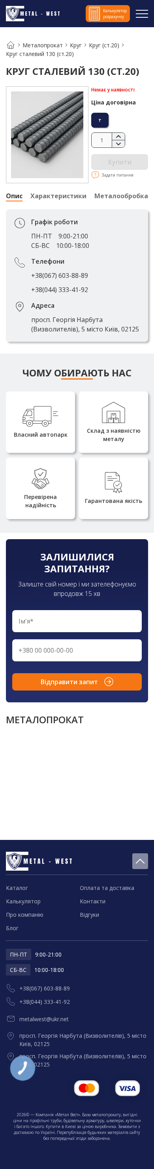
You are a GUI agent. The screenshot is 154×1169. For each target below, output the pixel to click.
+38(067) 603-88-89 (59, 275)
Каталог (17, 888)
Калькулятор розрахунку (115, 13)
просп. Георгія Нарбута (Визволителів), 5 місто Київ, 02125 (85, 324)
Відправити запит (69, 682)
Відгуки (89, 914)
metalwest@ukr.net (44, 1019)
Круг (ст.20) (104, 45)
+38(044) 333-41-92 (59, 289)
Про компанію (24, 914)
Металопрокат (43, 45)
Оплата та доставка (107, 888)
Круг (76, 45)
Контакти (92, 901)
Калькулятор (23, 901)
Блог (12, 928)
